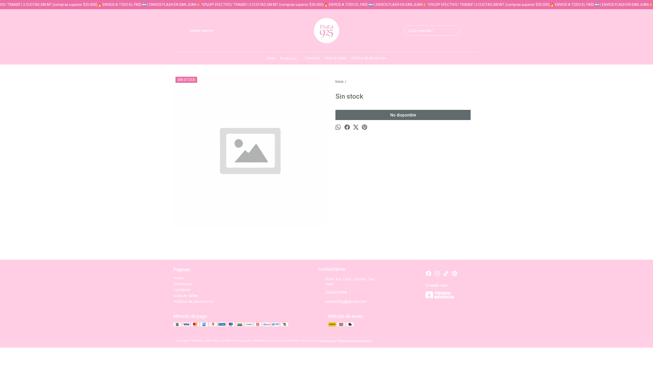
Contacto (312, 58)
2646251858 (336, 292)
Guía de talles (335, 58)
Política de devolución (368, 58)
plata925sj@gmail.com (346, 301)
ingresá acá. (328, 340)
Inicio (271, 58)
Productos (288, 58)
